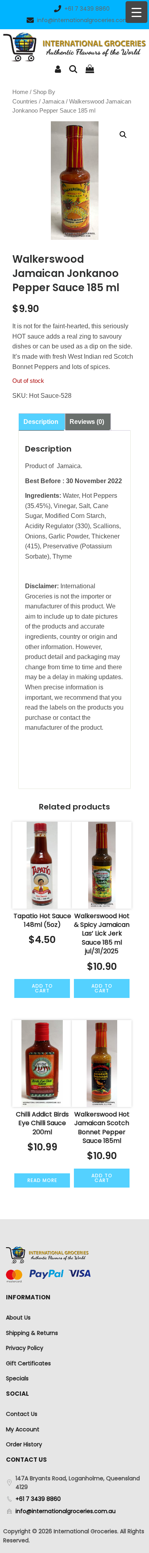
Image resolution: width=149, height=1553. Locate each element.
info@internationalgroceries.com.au (87, 20)
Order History (24, 1444)
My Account (22, 1429)
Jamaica (53, 101)
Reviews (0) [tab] (87, 421)
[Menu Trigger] (136, 12)
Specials (17, 1378)
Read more (42, 1180)
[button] (123, 135)
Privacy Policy (24, 1348)
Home (20, 92)
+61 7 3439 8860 (87, 9)
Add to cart (42, 988)
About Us (18, 1317)
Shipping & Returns (32, 1333)
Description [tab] (40, 421)
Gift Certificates (28, 1363)
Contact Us (21, 1414)
